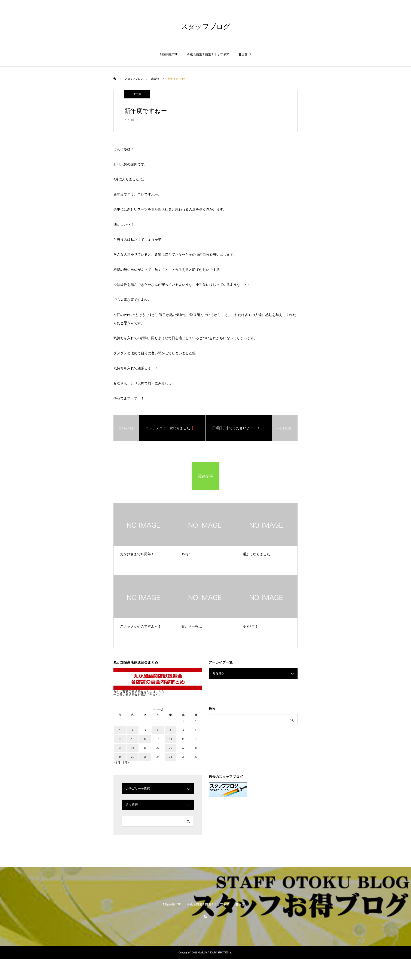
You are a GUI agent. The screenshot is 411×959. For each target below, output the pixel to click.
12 (145, 739)
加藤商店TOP (169, 54)
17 (120, 748)
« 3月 (116, 762)
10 (120, 739)
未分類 (137, 94)
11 (132, 739)
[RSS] (205, 916)
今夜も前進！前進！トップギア (208, 54)
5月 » (126, 762)
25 (132, 757)
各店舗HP (244, 54)
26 (145, 757)
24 (120, 757)
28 (170, 757)
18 (132, 748)
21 (170, 748)
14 (170, 739)
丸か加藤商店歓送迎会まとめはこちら (138, 691)
